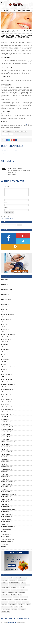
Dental (3, 346)
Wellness (4, 546)
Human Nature (5, 439)
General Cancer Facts (7, 414)
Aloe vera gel (4, 580)
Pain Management (6, 466)
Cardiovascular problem (14, 582)
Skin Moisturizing (6, 506)
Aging (3, 282)
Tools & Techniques (6, 534)
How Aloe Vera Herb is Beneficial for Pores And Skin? (14, 155)
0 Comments (29, 30)
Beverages (4, 316)
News (15, 618)
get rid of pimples (24, 124)
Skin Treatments (6, 516)
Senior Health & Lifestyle (8, 494)
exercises (25, 589)
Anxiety (4, 291)
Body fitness (4, 582)
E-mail (6, 202)
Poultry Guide (5, 476)
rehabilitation (25, 601)
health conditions (5, 594)
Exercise (4, 381)
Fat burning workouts (12, 592)
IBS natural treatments (6, 597)
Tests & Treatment (6, 529)
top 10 (16, 606)
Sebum (11, 133)
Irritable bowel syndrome (7, 599)
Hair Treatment (5, 421)
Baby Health (5, 306)
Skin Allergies (5, 501)
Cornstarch (17, 131)
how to (19, 594)
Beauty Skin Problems (7, 314)
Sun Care (4, 524)
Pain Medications (6, 469)
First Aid (4, 386)
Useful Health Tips (12, 622)
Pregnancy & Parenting (7, 481)
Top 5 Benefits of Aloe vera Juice (10, 150)
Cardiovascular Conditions (8, 326)
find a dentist (22, 592)
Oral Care (4, 459)
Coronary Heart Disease (8, 334)
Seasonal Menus (6, 491)
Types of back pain (6, 609)
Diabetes (4, 356)
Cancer (4, 324)
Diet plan (22, 587)
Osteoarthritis (5, 461)
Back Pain (4, 309)
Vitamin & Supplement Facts (8, 539)
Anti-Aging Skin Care (7, 289)
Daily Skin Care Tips (7, 341)
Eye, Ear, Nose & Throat (7, 384)
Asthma (4, 301)
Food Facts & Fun (6, 406)
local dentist (4, 601)
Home (2, 618)
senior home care (12, 604)
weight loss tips (22, 609)
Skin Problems (5, 511)
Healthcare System (6, 426)
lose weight (11, 601)
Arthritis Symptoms (6, 299)
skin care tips (21, 604)
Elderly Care (5, 376)
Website (6, 207)
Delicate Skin (23, 131)
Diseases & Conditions (7, 366)
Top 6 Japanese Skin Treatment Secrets (11, 153)
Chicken (23, 582)
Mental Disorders (6, 451)
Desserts (4, 354)
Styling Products (6, 521)
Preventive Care (6, 484)
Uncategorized (5, 536)
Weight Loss (5, 544)
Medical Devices (6, 444)
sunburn (28, 604)
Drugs (3, 371)
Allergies (4, 284)
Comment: (6, 186)
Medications (5, 446)
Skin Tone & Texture (6, 514)
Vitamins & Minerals (6, 541)
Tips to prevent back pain (7, 606)
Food (3, 391)
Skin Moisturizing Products (8, 509)
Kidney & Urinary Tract (7, 441)
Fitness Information (6, 389)
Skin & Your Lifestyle (7, 499)
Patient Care (5, 474)
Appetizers (4, 294)
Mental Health (5, 454)
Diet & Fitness (5, 361)
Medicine (4, 449)
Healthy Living (5, 431)
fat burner (4, 592)
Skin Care (4, 504)
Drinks (3, 369)
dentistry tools (5, 587)
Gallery (10, 618)
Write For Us (20, 618)
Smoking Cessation (6, 519)
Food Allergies (5, 404)
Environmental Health (7, 379)
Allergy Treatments (6, 287)
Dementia (4, 344)
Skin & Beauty (5, 496)
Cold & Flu (4, 331)
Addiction (4, 279)
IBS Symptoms (24, 597)
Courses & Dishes (6, 336)
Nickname (7, 197)
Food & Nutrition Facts (7, 401)
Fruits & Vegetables (6, 409)
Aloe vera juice (13, 580)
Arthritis (4, 296)
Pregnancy (4, 479)
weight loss (14, 609)
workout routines (5, 611)
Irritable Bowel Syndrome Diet (20, 599)
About (6, 618)
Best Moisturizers (9, 131)
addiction (16, 577)
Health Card (5, 424)
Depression (5, 349)
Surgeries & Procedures (7, 526)
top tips (21, 606)
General (4, 411)
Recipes (4, 489)
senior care (4, 604)
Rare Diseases (5, 486)
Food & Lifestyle (6, 396)
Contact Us (26, 618)
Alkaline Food (23, 577)
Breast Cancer (5, 321)
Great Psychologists (7, 416)
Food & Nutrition (6, 399)
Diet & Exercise (5, 359)
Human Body (5, 436)
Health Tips (13, 594)
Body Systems (5, 319)
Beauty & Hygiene (6, 311)
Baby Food (4, 304)
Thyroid (4, 531)
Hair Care (4, 419)
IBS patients (15, 597)
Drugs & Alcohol (6, 374)
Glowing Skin (5, 133)
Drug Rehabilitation (6, 589)
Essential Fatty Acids (16, 589)
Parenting (4, 471)
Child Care (4, 329)
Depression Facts (6, 351)
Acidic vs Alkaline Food (6, 577)
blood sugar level (21, 580)
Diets (3, 364)
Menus (3, 456)
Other (3, 464)
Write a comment (12, 174)
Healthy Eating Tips (6, 429)
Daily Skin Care (5, 339)
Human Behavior (6, 434)
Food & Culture (5, 394)
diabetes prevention (14, 587)
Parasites (18, 601)
